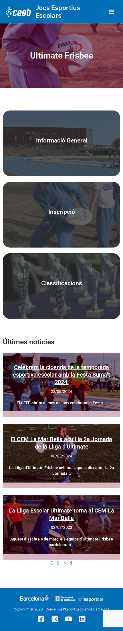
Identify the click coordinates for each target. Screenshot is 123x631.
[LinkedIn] (82, 618)
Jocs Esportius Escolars (57, 11)
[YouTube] (68, 618)
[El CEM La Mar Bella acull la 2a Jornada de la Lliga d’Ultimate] (61, 453)
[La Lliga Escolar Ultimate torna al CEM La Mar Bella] (61, 524)
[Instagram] (54, 618)
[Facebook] (41, 618)
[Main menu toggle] (112, 11)
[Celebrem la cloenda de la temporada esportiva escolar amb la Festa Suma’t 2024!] (61, 382)
